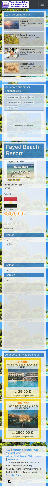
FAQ (30, 456)
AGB (8, 449)
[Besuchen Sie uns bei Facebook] (10, 481)
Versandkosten (13, 453)
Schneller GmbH (14, 475)
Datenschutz (31, 449)
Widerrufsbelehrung (16, 456)
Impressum (17, 449)
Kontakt (38, 456)
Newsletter (12, 459)
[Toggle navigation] (42, 4)
